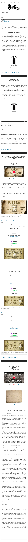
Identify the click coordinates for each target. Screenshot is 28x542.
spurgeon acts (21, 307)
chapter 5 (23, 67)
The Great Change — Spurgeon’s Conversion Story (9, 357)
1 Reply (1, 359)
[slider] (26, 19)
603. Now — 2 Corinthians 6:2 (6, 149)
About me (11, 2)
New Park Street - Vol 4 (8, 307)
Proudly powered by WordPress (4, 540)
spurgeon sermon (14, 216)
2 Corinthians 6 (12, 215)
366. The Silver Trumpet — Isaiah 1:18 (7, 220)
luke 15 (17, 352)
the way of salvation (7, 308)
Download (4, 20)
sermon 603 (20, 215)
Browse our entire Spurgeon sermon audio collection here (14, 261)
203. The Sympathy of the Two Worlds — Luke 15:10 (10, 312)
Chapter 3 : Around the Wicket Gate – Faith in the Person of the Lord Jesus (14, 118)
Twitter (14, 236)
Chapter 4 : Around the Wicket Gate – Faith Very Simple (10, 72)
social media (22, 234)
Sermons (4, 2)
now (18, 215)
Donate (19, 2)
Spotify (8, 21)
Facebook (11, 236)
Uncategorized (7, 67)
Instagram (16, 236)
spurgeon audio (24, 307)
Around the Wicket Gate (19, 67)
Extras (7, 2)
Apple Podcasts (5, 21)
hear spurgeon (16, 215)
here (18, 178)
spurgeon (22, 215)
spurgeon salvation (10, 216)
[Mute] (24, 19)
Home (1, 2)
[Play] (1, 19)
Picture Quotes (15, 2)
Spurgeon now (2, 216)
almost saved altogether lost (14, 67)
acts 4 (16, 307)
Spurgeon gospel (25, 215)
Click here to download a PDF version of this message (14, 404)
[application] (14, 19)
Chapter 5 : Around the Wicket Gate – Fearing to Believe (10, 15)
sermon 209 (18, 307)
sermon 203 (19, 352)
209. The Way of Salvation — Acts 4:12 (7, 267)
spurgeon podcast (6, 216)
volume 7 (10, 263)
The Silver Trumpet (6, 263)
